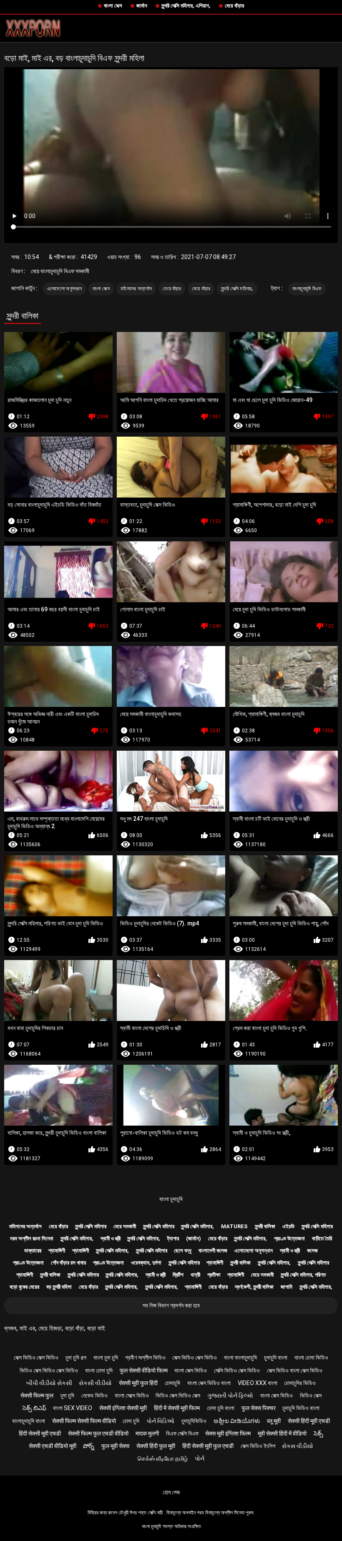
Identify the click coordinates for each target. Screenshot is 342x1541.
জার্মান (141, 6)
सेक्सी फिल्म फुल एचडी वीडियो (98, 1433)
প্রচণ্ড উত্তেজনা (289, 1238)
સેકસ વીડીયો (297, 1446)
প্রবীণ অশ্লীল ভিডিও (145, 1357)
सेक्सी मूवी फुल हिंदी (138, 1383)
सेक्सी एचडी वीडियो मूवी (52, 1446)
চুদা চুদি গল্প (75, 1357)
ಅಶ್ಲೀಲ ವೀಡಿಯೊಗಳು (237, 1421)
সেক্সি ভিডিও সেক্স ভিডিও (237, 1370)
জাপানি (286, 1287)
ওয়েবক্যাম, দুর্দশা (146, 1262)
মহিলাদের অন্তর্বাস (136, 289)
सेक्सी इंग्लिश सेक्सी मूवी (123, 1408)
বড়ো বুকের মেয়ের (24, 1287)
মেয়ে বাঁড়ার (234, 6)
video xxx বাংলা (257, 1383)
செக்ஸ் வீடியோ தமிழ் (163, 1458)
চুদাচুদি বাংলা (275, 1357)
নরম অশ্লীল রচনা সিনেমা (31, 1238)
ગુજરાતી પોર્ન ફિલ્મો (230, 1395)
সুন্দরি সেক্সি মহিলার (90, 1226)
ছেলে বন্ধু (182, 1250)
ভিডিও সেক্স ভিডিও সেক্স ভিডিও (49, 1370)
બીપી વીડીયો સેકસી (49, 1383)
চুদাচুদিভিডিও (193, 1421)
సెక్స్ (318, 1433)
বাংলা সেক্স (113, 6)
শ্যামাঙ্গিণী (56, 1250)
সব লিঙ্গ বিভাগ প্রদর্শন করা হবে (171, 1305)
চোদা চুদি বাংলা (220, 1408)
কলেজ (312, 1250)
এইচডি (288, 1226)
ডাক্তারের (32, 1250)
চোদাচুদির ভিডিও (300, 1383)
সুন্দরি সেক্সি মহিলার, (237, 289)
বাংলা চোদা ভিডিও (311, 1357)
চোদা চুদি (131, 1421)
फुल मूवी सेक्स (115, 1446)
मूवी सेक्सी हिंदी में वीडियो (282, 1433)
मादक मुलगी (147, 1433)
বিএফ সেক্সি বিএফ (182, 1433)
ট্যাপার (173, 1238)
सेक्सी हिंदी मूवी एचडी (309, 1421)
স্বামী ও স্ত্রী (111, 1238)
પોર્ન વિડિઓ (160, 1421)
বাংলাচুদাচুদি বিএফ (307, 289)
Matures (234, 1226)
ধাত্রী (195, 1275)
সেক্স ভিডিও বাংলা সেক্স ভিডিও (294, 1370)
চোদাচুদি (172, 1383)
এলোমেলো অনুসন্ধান (64, 289)
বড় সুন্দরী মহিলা (59, 1287)
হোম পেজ (171, 1492)
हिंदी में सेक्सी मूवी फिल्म (177, 1408)
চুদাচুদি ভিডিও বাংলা (300, 1408)
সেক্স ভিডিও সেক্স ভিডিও (36, 1357)
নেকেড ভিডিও (94, 1395)
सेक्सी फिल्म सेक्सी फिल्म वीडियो (84, 1421)
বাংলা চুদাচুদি (171, 1199)
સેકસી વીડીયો (95, 1383)
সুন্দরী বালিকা (265, 1226)
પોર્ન (199, 1458)
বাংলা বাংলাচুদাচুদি (240, 1357)
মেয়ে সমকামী (124, 1226)
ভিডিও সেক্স (311, 1395)
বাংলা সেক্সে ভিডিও (132, 1395)
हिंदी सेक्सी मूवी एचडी (40, 1433)
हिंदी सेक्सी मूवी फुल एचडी (208, 1446)
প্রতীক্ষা (214, 1275)
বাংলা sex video (72, 1408)
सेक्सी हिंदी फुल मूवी (155, 1446)
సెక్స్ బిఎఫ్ (34, 1408)
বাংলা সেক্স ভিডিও (190, 1370)
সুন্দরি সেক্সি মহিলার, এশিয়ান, (186, 6)
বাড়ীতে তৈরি (322, 1238)
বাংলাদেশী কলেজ (213, 1250)
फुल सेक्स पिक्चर (258, 1408)
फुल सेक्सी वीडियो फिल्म (144, 1370)
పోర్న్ (88, 1446)
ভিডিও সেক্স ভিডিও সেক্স (178, 1395)
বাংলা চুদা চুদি (105, 1357)
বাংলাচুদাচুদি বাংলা (28, 1421)
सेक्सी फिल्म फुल (36, 1395)
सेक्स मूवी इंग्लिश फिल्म (228, 1433)
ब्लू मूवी (274, 1421)
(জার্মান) (193, 1238)
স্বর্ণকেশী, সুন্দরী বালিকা (254, 1287)
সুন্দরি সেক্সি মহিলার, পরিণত (303, 1275)
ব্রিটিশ (178, 1275)
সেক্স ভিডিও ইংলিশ (258, 1446)
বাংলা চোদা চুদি (99, 1370)
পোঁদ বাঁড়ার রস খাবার (68, 1262)
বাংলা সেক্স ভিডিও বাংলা (209, 1383)
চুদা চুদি (67, 1395)
